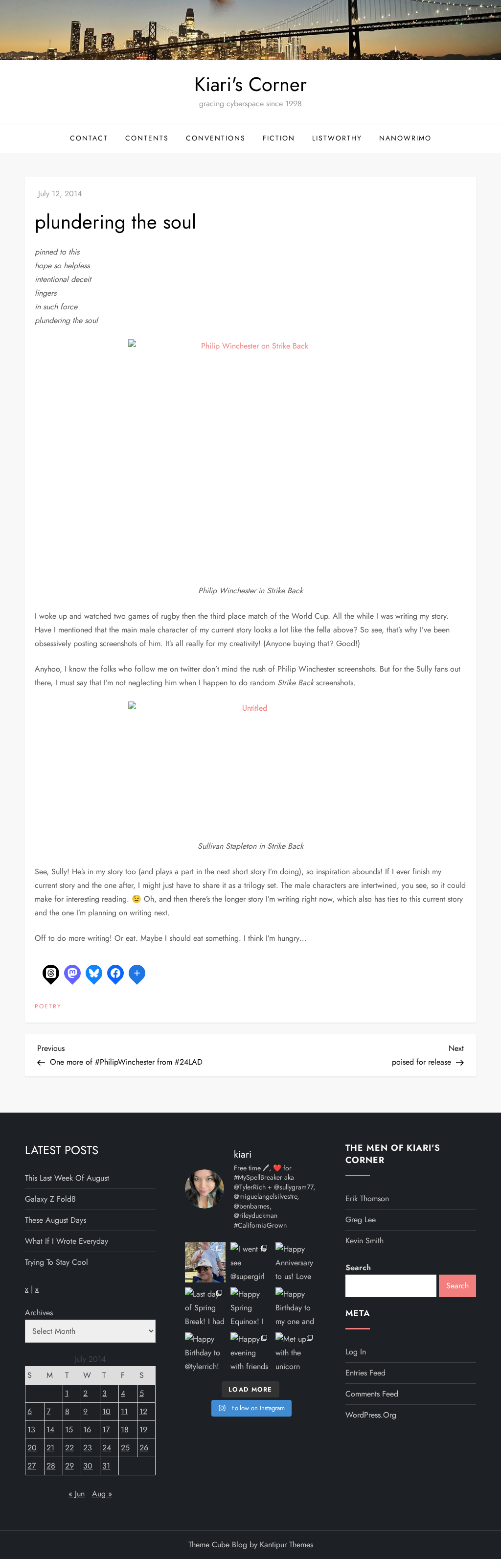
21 (50, 1447)
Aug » (102, 1493)
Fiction (279, 138)
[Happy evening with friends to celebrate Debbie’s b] (250, 1352)
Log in (355, 1351)
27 (31, 1465)
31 (106, 1465)
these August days (55, 1220)
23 (87, 1447)
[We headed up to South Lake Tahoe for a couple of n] (205, 1262)
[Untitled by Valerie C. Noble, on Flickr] (250, 769)
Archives (39, 1312)
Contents (147, 138)
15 (69, 1429)
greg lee (360, 1219)
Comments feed (371, 1393)
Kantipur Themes (286, 1544)
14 (50, 1429)
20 (32, 1447)
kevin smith (364, 1240)
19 (143, 1429)
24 (106, 1447)
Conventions (216, 138)
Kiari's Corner (250, 84)
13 (31, 1429)
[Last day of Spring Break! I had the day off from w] (205, 1307)
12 (143, 1411)
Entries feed (365, 1372)
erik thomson (367, 1198)
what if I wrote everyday (66, 1241)
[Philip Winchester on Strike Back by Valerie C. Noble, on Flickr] (250, 460)
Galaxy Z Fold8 (50, 1199)
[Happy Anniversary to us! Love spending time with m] (295, 1262)
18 (125, 1429)
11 (124, 1411)
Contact (89, 138)
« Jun (76, 1493)
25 (125, 1447)
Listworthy (337, 138)
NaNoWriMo (405, 138)
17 (106, 1429)
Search (358, 1267)
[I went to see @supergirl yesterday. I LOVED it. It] (250, 1262)
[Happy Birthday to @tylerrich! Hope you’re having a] (205, 1352)
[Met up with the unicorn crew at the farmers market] (295, 1352)
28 (50, 1465)
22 (69, 1447)
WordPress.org (370, 1414)
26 (143, 1447)
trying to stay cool (56, 1262)
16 (87, 1429)
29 (69, 1465)
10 (106, 1411)
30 (87, 1465)
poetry (48, 1007)
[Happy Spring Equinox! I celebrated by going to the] (250, 1307)
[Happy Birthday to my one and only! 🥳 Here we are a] (295, 1307)
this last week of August (67, 1178)
